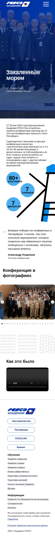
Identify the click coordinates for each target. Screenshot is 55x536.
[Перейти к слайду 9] (22, 323)
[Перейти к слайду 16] (40, 323)
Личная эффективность (18, 471)
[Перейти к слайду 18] (45, 323)
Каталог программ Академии (21, 484)
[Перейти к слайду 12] (30, 323)
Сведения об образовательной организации (28, 499)
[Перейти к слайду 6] (14, 323)
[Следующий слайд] (52, 302)
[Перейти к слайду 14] (35, 323)
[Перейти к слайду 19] (47, 323)
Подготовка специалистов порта (22, 476)
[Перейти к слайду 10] (25, 323)
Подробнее (13, 519)
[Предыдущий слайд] (2, 302)
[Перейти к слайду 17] (42, 323)
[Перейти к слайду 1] (2, 323)
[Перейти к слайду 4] (9, 323)
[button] (46, 4)
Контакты (12, 507)
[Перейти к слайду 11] (27, 323)
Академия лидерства (17, 459)
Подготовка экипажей (17, 480)
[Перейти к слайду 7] (17, 323)
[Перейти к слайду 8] (19, 323)
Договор (11, 488)
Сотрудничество (15, 503)
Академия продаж (16, 463)
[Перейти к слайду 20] (50, 323)
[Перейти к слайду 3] (7, 323)
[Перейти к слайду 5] (12, 323)
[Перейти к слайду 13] (32, 323)
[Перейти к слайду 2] (4, 323)
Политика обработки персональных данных (27, 525)
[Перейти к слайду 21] (52, 323)
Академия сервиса (16, 467)
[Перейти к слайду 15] (37, 323)
